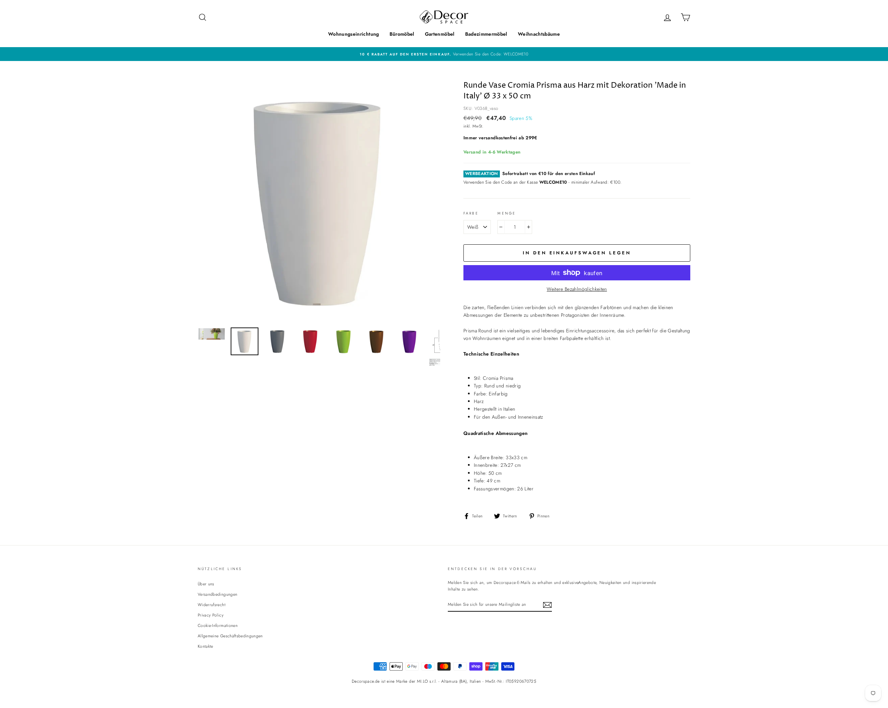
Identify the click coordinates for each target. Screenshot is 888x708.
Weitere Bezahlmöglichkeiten (577, 289)
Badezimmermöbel (486, 33)
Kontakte (205, 646)
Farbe (471, 213)
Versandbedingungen (217, 594)
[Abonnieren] (547, 604)
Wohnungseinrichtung (353, 33)
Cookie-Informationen (218, 625)
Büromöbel (402, 33)
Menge (506, 213)
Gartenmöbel (440, 33)
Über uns (206, 584)
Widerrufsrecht (211, 605)
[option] (444, 54)
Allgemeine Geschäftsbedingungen (230, 636)
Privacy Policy (210, 615)
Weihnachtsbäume (539, 33)
